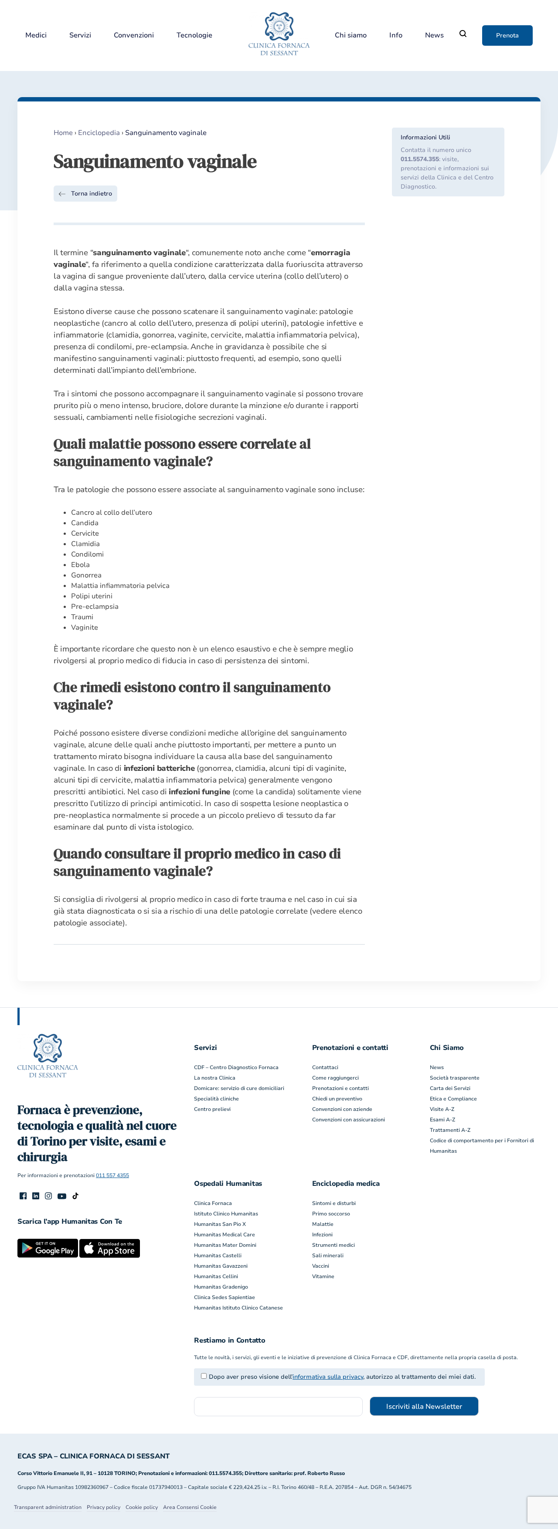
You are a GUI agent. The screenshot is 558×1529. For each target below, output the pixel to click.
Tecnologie (194, 35)
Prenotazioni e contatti (340, 1088)
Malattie (322, 1224)
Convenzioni (134, 35)
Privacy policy (103, 1507)
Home (63, 133)
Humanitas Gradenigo (221, 1286)
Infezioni (322, 1234)
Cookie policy (142, 1507)
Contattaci (325, 1067)
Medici (36, 35)
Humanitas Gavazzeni (221, 1265)
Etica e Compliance (453, 1098)
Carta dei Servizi (450, 1088)
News (434, 35)
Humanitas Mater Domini (225, 1245)
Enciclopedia (99, 133)
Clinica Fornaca (213, 1203)
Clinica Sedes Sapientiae (224, 1297)
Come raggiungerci (335, 1077)
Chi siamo (351, 35)
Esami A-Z (442, 1119)
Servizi (80, 35)
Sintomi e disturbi (334, 1203)
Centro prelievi (212, 1109)
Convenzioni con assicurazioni (348, 1119)
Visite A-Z (442, 1109)
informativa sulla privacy (328, 1377)
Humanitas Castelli (218, 1255)
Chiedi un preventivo (337, 1098)
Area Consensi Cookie (190, 1507)
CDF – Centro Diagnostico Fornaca (236, 1067)
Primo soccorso (331, 1213)
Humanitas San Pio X (220, 1224)
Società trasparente (455, 1077)
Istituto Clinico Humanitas (226, 1213)
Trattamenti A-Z (450, 1130)
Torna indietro (91, 193)
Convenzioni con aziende (342, 1109)
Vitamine (323, 1276)
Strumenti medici (333, 1245)
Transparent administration (48, 1507)
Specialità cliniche (216, 1098)
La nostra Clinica (214, 1077)
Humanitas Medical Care (224, 1234)
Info (395, 35)
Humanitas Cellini (216, 1276)
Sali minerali (328, 1255)
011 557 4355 (112, 1175)
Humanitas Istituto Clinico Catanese (238, 1307)
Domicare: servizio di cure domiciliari (239, 1088)
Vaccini (320, 1265)
